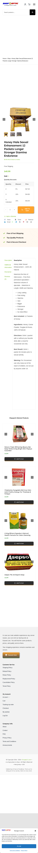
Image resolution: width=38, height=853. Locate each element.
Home (4, 58)
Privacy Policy (24, 850)
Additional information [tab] (8, 266)
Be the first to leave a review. (12, 159)
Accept (19, 846)
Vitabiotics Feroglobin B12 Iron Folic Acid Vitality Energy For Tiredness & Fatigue (18, 492)
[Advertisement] (19, 35)
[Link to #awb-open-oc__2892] (34, 4)
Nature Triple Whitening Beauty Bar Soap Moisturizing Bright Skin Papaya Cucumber (18, 449)
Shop (9, 58)
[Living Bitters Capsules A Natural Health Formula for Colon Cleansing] (19, 520)
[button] (35, 831)
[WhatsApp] (12, 222)
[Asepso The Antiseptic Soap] (19, 562)
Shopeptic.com (26, 759)
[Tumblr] (19, 222)
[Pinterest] (23, 222)
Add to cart (27, 210)
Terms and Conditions (15, 850)
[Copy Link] (31, 222)
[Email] (27, 222)
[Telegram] (16, 222)
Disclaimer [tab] (8, 272)
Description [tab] (8, 260)
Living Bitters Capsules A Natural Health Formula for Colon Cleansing (17, 534)
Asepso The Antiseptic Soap (14, 575)
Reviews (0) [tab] (7, 278)
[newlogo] (10, 3)
